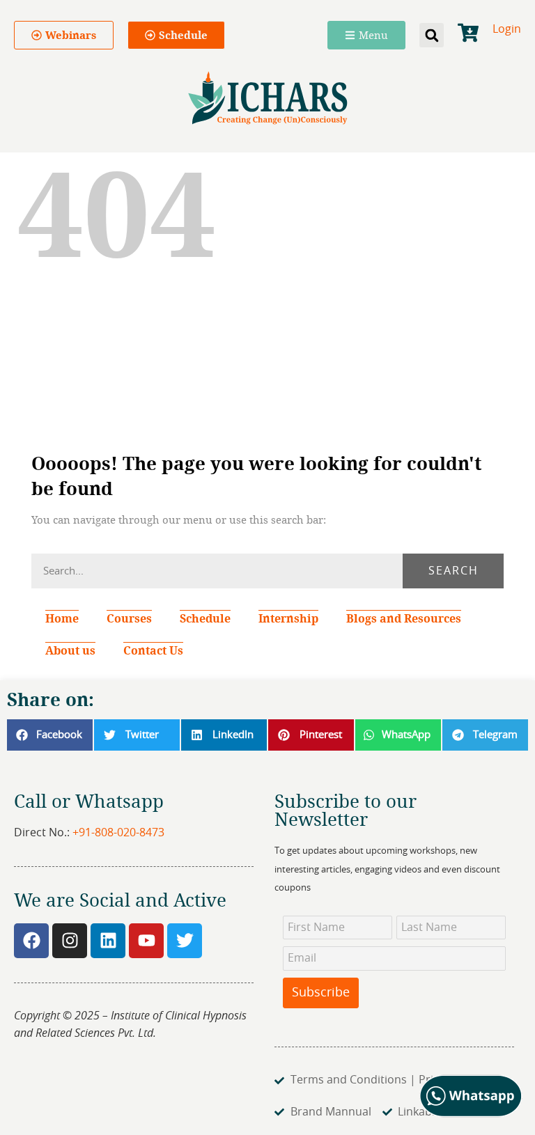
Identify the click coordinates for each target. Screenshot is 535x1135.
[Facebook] (31, 940)
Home (62, 618)
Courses (129, 618)
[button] (431, 35)
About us (70, 650)
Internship (288, 618)
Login (507, 29)
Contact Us (153, 650)
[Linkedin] (108, 940)
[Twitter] (184, 940)
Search (453, 571)
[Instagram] (69, 940)
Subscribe (321, 993)
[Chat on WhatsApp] (471, 1114)
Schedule (205, 618)
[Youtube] (146, 940)
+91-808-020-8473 (118, 832)
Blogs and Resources (403, 618)
